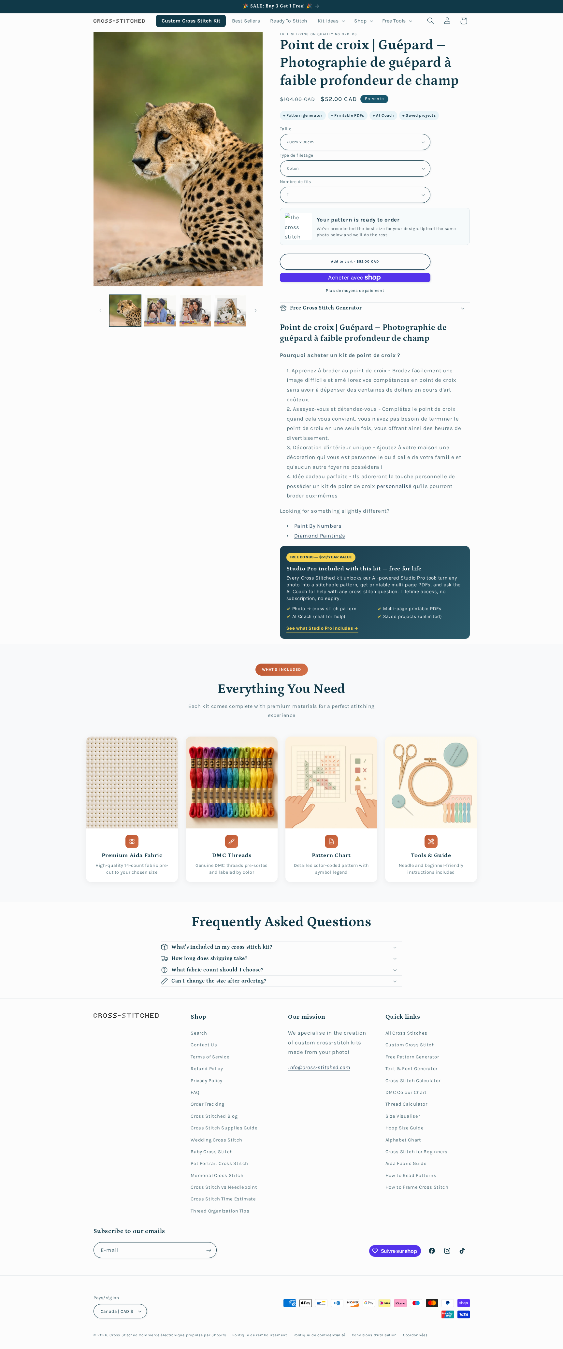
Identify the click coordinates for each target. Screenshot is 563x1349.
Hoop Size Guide (404, 1128)
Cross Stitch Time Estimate (223, 1199)
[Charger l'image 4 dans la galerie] (230, 310)
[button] (331, 21)
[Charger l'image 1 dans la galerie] (125, 310)
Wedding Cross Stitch (216, 1140)
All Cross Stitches (406, 1033)
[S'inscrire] (208, 1250)
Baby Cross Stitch (212, 1152)
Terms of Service (210, 1057)
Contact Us (204, 1045)
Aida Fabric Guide (406, 1163)
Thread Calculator (406, 1104)
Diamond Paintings (319, 536)
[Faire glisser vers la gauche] (101, 310)
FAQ (195, 1092)
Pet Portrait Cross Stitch (219, 1163)
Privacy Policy (207, 1081)
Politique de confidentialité (320, 1335)
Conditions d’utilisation (374, 1335)
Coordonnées (415, 1335)
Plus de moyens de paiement (355, 290)
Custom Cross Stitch (410, 1045)
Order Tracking (207, 1104)
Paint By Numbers (318, 526)
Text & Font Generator (411, 1068)
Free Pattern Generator (412, 1057)
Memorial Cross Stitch (217, 1175)
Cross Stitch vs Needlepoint (224, 1187)
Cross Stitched (123, 1335)
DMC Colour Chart (406, 1092)
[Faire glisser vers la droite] (255, 310)
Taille (286, 128)
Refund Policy (207, 1068)
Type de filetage (296, 155)
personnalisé (394, 486)
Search (199, 1033)
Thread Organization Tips (220, 1211)
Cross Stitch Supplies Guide (224, 1128)
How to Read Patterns (411, 1175)
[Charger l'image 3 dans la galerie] (195, 310)
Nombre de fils (295, 181)
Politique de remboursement (259, 1335)
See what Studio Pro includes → (322, 628)
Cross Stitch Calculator (413, 1081)
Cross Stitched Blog (214, 1116)
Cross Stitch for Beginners (416, 1152)
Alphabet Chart (403, 1140)
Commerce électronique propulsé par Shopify (182, 1335)
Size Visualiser (402, 1116)
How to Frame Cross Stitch (417, 1187)
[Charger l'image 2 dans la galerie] (160, 310)
